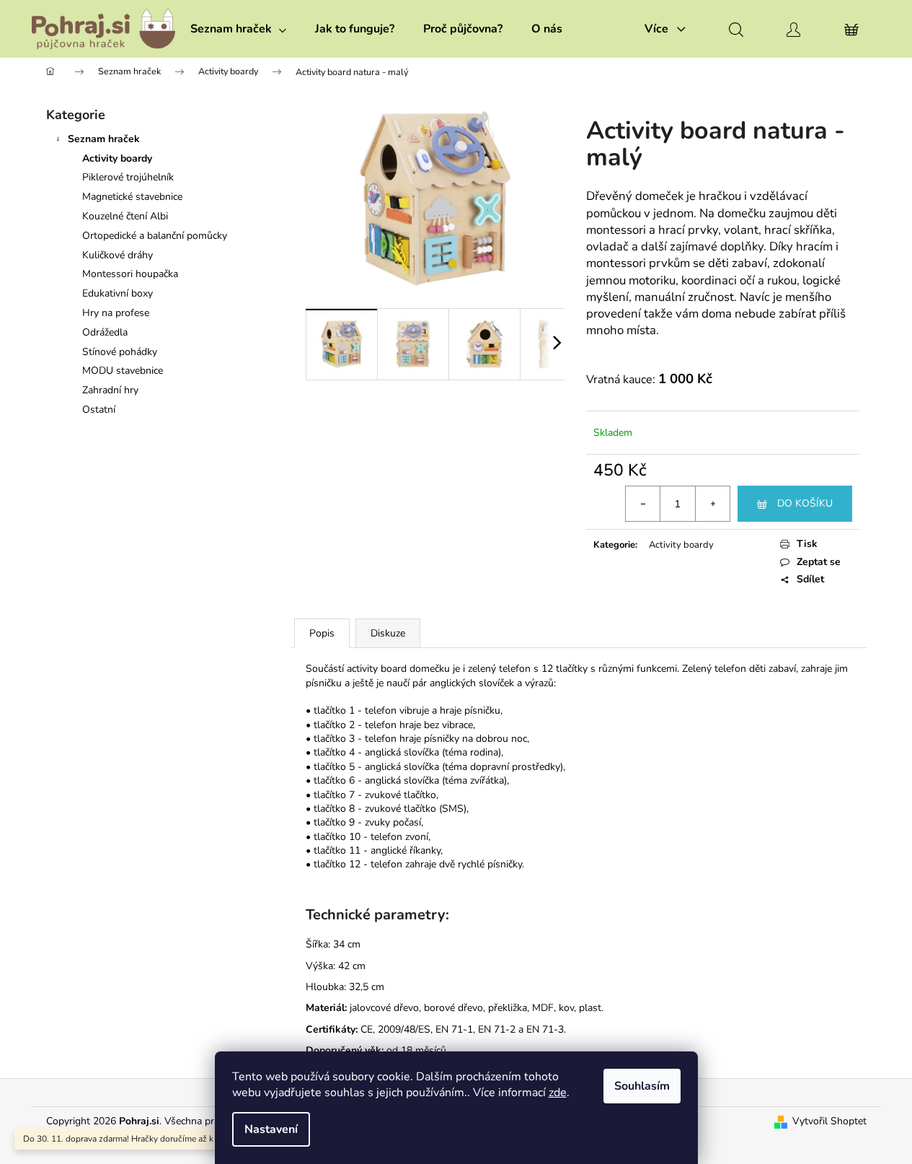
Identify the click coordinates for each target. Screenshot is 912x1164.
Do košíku (805, 503)
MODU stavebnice (122, 370)
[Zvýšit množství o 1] (712, 503)
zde (558, 1092)
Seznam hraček (104, 139)
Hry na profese (115, 313)
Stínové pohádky (119, 352)
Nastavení (271, 1129)
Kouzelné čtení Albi (125, 216)
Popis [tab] (322, 633)
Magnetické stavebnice (132, 197)
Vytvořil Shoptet (829, 1121)
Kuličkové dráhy (117, 255)
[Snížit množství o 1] (643, 503)
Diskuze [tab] (388, 633)
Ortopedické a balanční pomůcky (154, 235)
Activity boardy (117, 158)
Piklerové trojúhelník (128, 177)
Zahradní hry (110, 390)
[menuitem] (238, 29)
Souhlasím (642, 1086)
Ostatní (98, 409)
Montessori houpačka (130, 274)
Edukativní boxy (117, 293)
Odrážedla (105, 332)
